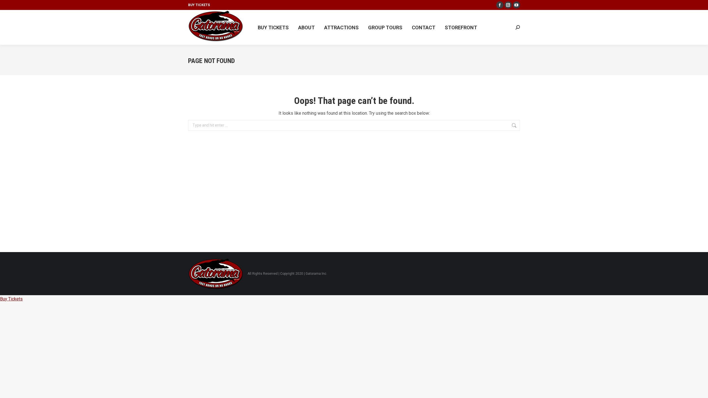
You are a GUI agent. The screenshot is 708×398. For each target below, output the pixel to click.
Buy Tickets (199, 5)
